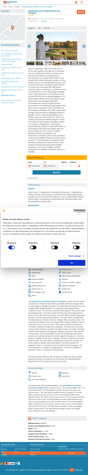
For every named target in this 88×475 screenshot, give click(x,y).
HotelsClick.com (10, 2)
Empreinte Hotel (6, 64)
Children (73, 162)
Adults (64, 162)
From (30, 162)
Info (39, 28)
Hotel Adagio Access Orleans (11, 78)
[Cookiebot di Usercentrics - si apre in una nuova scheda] (75, 211)
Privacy (17, 452)
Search (56, 172)
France (10, 7)
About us (4, 449)
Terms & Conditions (21, 449)
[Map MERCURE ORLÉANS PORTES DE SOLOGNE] (12, 27)
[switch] (33, 247)
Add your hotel (35, 449)
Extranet (33, 455)
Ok (72, 470)
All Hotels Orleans (8, 95)
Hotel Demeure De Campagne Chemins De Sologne (11, 60)
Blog (2, 452)
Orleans (17, 7)
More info (79, 470)
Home (5, 7)
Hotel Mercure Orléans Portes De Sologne (37, 7)
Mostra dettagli (75, 256)
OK (71, 263)
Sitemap (4, 455)
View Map (44, 21)
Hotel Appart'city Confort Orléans (12, 87)
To (44, 162)
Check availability (36, 157)
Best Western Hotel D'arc (9, 50)
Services (47, 28)
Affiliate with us (35, 452)
